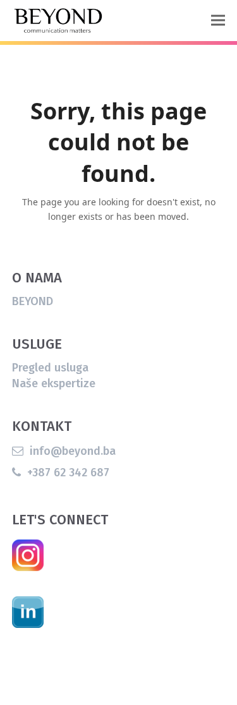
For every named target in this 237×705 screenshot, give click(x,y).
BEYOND (32, 301)
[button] (218, 20)
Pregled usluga (50, 368)
